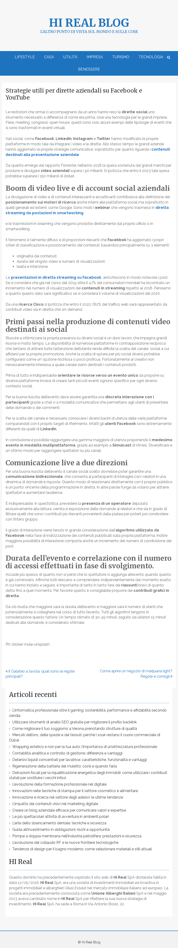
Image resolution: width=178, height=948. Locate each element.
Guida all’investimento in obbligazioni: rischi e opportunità (61, 829)
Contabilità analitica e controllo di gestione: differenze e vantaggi (67, 753)
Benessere (89, 69)
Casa (49, 57)
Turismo (120, 57)
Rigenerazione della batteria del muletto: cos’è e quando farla (64, 766)
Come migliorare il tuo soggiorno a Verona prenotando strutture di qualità (74, 728)
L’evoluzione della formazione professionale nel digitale (59, 784)
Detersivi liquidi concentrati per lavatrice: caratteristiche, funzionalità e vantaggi (79, 759)
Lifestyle (25, 57)
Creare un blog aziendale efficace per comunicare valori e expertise (69, 810)
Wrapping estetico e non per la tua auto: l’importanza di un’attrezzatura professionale (84, 746)
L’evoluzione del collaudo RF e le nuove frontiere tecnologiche (65, 842)
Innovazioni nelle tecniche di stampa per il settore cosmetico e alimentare (75, 791)
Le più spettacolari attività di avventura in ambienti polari (60, 816)
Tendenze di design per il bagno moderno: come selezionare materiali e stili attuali (82, 849)
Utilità (70, 57)
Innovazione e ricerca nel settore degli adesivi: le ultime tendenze (67, 797)
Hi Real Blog (89, 23)
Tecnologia (151, 57)
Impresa (95, 57)
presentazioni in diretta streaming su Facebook (56, 277)
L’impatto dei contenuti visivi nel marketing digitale (55, 804)
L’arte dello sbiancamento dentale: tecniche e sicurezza (59, 823)
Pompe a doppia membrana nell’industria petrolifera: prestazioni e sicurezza (76, 836)
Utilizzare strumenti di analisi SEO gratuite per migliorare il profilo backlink (74, 722)
